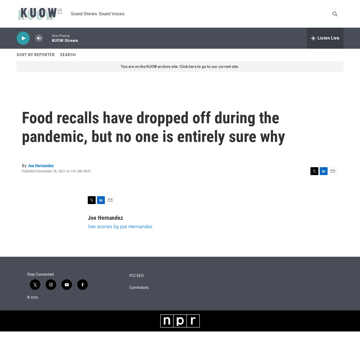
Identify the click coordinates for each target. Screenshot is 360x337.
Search (68, 55)
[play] (23, 38)
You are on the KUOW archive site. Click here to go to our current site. (180, 67)
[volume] (39, 38)
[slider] (47, 38)
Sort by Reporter (36, 55)
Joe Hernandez (41, 165)
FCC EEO (136, 276)
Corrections (139, 288)
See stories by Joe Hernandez (120, 226)
